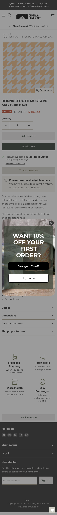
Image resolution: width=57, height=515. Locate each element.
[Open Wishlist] (52, 510)
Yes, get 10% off (28, 266)
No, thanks (28, 278)
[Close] (51, 223)
